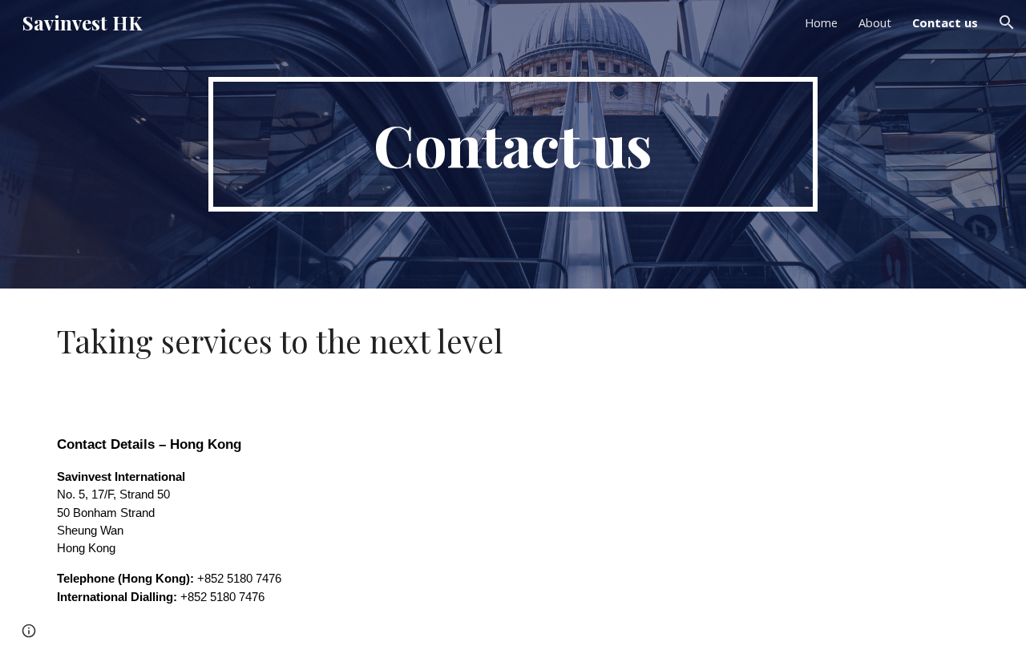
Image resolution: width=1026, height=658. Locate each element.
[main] (513, 144)
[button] (1007, 22)
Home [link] (821, 22)
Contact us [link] (945, 22)
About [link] (874, 22)
